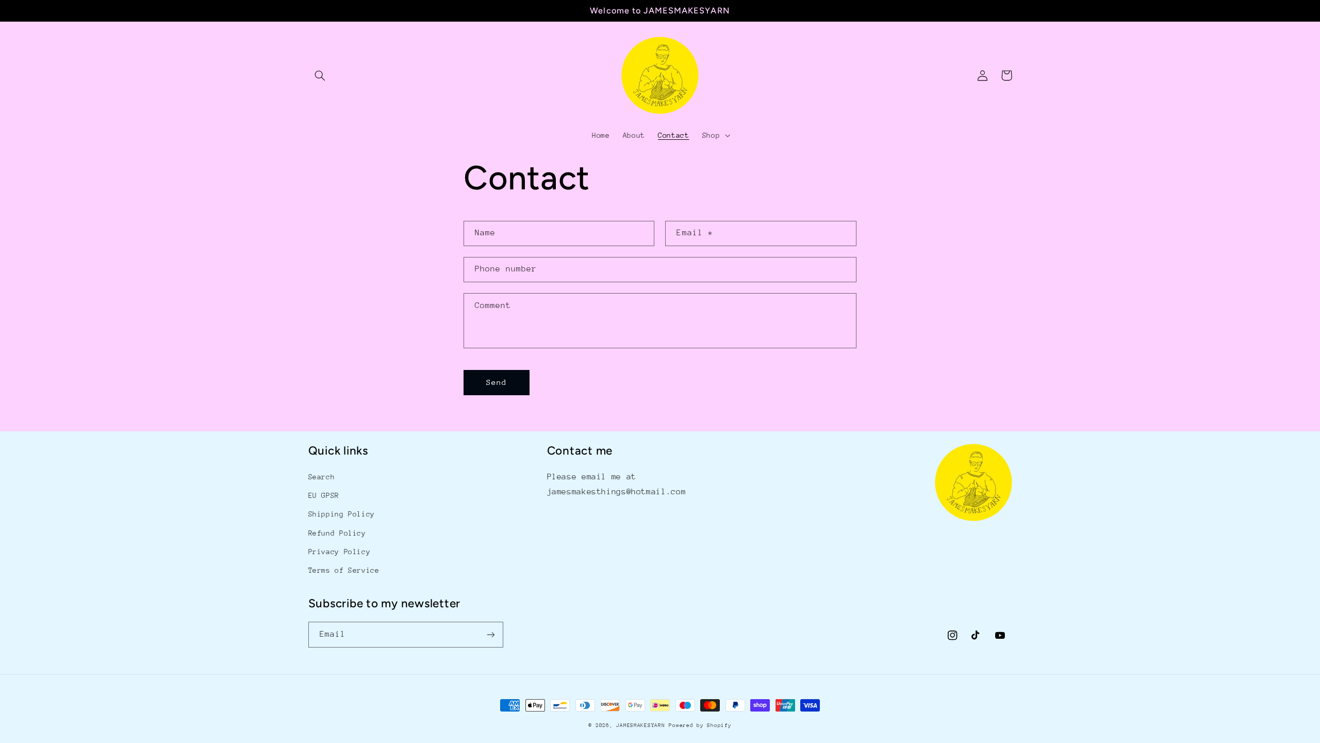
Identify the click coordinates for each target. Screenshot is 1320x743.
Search (321, 477)
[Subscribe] (490, 634)
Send (496, 382)
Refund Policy (337, 533)
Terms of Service (344, 570)
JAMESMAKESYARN (640, 725)
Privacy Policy (339, 551)
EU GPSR (323, 495)
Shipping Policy (341, 514)
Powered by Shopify (700, 725)
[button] (320, 75)
